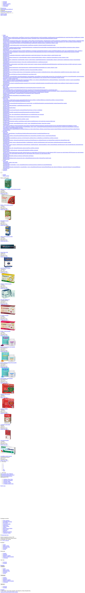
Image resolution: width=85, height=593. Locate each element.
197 (3, 469)
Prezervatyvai (5, 529)
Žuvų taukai (42, 87)
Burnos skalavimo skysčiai (19, 137)
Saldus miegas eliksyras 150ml (6, 236)
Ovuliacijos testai (29, 121)
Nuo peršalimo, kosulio (24, 118)
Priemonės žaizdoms (41, 166)
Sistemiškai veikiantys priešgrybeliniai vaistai (29, 59)
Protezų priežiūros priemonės (52, 137)
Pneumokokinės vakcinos (26, 76)
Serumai (21, 142)
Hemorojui (39, 125)
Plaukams (20, 133)
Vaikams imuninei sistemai (52, 128)
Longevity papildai (6, 523)
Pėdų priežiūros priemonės (33, 150)
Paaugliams (33, 87)
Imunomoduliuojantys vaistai (35, 61)
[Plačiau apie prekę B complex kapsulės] (8, 314)
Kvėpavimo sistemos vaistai (28, 38)
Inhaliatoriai (5, 112)
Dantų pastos (5, 137)
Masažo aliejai (57, 144)
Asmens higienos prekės (8, 99)
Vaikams (29, 87)
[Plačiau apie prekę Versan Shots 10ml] (8, 251)
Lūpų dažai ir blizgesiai (38, 158)
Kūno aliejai (37, 135)
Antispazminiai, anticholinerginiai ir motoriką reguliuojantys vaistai (50, 40)
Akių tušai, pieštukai (25, 158)
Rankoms (29, 133)
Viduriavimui (67, 128)
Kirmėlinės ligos (9, 164)
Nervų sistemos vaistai (9, 38)
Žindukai (54, 135)
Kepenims (44, 89)
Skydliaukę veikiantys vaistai (43, 57)
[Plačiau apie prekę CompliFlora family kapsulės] (8, 455)
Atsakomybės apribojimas (5, 591)
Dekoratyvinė (46, 133)
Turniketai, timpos (40, 123)
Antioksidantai (8, 89)
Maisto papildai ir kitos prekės (11, 162)
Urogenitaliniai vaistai (46, 37)
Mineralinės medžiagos (31, 42)
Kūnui (26, 133)
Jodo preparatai (13, 95)
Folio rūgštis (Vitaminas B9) (34, 93)
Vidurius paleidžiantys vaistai (18, 41)
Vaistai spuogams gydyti (72, 51)
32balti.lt (4, 527)
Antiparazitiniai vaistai (18, 38)
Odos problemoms (50, 79)
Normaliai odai (27, 155)
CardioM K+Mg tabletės (5, 424)
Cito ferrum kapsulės (4, 440)
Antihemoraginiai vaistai (17, 45)
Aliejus (31, 140)
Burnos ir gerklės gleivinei (14, 118)
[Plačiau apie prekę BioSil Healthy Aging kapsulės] (8, 377)
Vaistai (4, 35)
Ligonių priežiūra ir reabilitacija (35, 99)
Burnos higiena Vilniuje (7, 528)
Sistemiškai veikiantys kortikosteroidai (30, 57)
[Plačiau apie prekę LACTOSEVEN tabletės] (8, 266)
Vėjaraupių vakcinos (20, 77)
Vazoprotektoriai (42, 47)
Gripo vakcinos (55, 76)
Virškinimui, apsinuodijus (62, 166)
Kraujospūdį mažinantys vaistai (18, 47)
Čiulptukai (50, 135)
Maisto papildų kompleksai (8, 87)
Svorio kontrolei (19, 92)
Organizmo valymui (33, 90)
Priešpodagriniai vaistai (55, 64)
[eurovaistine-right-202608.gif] (6, 473)
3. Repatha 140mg (6, 481)
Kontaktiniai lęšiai (22, 116)
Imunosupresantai (44, 61)
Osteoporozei (39, 90)
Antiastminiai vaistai (29, 72)
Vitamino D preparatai (24, 93)
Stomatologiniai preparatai (8, 40)
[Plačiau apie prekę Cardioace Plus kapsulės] (8, 393)
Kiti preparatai (54, 38)
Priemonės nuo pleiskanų (47, 140)
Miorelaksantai (48, 64)
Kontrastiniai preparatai (44, 83)
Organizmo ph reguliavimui (23, 90)
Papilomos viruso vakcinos (41, 77)
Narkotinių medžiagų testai (15, 121)
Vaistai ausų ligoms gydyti (18, 74)
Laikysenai (13, 109)
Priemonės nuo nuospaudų (38, 114)
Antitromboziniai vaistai (7, 45)
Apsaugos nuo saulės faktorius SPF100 (33, 152)
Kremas (28, 140)
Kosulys (28, 79)
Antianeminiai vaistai (26, 45)
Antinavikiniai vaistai (72, 37)
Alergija (4, 164)
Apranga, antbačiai (6, 105)
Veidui (23, 133)
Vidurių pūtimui (73, 128)
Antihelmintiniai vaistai (16, 69)
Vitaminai (25, 42)
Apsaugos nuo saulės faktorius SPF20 (13, 153)
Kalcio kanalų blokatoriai (59, 47)
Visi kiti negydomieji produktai (33, 83)
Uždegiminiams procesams (25, 101)
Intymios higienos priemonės (8, 103)
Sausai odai (17, 155)
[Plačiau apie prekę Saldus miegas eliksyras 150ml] (8, 235)
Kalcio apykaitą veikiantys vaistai (61, 57)
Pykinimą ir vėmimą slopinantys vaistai (71, 40)
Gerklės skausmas (23, 79)
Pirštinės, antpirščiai (17, 105)
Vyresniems (38, 87)
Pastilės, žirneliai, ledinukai (58, 90)
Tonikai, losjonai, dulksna (14, 142)
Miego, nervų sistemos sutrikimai (36, 79)
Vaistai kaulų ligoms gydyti (65, 64)
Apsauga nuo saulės (7, 152)
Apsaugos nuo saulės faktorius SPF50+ (49, 152)
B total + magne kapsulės (5, 331)
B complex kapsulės (4, 315)
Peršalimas (66, 90)
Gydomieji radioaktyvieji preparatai (72, 83)
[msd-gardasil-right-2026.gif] (6, 476)
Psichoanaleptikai (39, 67)
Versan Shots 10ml (4, 252)
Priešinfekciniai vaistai (63, 37)
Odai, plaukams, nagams (13, 90)
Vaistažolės (17, 101)
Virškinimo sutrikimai (23, 80)
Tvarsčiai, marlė (6, 123)
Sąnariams (74, 90)
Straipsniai (5, 169)
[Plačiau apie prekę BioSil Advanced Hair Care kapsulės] (8, 345)
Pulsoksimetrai (25, 112)
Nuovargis (28, 164)
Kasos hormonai (52, 57)
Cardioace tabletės (4, 408)
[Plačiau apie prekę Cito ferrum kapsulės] (8, 439)
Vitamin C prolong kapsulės (5, 283)
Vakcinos (44, 38)
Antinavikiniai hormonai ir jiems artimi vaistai (20, 61)
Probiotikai (70, 90)
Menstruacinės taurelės (24, 103)
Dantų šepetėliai (11, 137)
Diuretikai (26, 47)
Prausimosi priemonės (23, 144)
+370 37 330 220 (5, 540)
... (1, 172)
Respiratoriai (23, 105)
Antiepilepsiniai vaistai (16, 67)
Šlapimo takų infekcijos (52, 166)
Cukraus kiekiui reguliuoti (28, 125)
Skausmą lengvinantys (53, 126)
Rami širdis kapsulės (4, 220)
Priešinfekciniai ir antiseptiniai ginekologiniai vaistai (13, 55)
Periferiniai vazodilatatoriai (33, 47)
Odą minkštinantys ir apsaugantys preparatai (32, 50)
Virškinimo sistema (61, 128)
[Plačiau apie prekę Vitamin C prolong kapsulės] (8, 282)
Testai (10, 101)
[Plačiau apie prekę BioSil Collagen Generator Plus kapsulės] (8, 361)
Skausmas (32, 164)
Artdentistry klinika (7, 532)
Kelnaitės (18, 103)
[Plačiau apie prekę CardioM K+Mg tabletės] (8, 423)
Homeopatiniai (49, 38)
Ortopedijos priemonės (19, 109)
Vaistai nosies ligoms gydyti (8, 72)
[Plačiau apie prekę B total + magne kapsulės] (8, 330)
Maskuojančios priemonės (15, 158)
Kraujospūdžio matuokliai (13, 112)
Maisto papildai (6, 85)
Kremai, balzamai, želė (7, 150)
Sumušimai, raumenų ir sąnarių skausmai (69, 79)
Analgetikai (9, 67)
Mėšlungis (78, 166)
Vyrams (26, 87)
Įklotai (15, 103)
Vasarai (4, 160)
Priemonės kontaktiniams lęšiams (32, 116)
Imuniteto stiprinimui (14, 166)
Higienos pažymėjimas (7, 531)
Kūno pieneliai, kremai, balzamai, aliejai (11, 144)
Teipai (28, 109)
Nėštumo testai (23, 121)
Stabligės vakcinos (34, 76)
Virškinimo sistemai (36, 92)
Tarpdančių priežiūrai (29, 137)
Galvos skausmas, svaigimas (14, 79)
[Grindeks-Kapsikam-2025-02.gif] (7, 474)
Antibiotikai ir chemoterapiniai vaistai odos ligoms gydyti (24, 51)
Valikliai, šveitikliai (26, 142)
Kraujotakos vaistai (17, 37)
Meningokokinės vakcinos (8, 76)
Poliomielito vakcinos (75, 76)
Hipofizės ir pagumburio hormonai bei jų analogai (13, 57)
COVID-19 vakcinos (50, 77)
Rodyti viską (5, 36)
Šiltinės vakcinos (41, 76)
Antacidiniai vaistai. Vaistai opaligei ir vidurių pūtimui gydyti (25, 40)
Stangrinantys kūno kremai (65, 144)
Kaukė (22, 140)
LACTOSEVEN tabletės (5, 268)
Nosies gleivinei (6, 118)
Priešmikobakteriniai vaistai (43, 59)
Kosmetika (5, 131)
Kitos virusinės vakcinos (59, 77)
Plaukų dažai (67, 140)
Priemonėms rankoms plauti (22, 147)
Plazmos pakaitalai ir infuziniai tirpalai (37, 45)
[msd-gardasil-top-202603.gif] (6, 9)
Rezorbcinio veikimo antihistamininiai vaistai (54, 72)
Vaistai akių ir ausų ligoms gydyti (29, 74)
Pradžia (4, 174)
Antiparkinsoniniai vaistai (26, 67)
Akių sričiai (38, 142)
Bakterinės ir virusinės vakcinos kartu (10, 78)
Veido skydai (28, 105)
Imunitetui (40, 89)
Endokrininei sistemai (26, 89)
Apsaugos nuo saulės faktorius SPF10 (42, 153)
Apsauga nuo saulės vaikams (20, 152)
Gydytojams (5, 6)
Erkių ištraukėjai (36, 112)
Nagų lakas (45, 158)
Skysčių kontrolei (6, 92)
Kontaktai (5, 2)
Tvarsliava (13, 101)
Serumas (19, 140)
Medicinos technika (45, 99)
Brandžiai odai (12, 155)
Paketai (38, 103)
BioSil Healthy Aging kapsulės (6, 378)
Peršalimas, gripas (57, 79)
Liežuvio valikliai (36, 137)
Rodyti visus (2, 485)
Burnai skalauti (14, 125)
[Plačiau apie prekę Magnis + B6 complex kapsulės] (8, 203)
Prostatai (43, 126)
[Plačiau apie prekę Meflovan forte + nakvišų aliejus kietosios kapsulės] (8, 188)
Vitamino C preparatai (16, 93)
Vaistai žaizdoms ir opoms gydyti (47, 50)
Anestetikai (5, 67)
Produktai (2, 566)
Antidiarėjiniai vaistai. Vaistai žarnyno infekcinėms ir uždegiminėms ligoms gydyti (40, 41)
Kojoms (32, 133)
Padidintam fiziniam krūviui (47, 90)
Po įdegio (13, 152)
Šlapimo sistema (9, 127)
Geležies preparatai (6, 95)
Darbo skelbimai (6, 520)
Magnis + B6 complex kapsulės (6, 205)
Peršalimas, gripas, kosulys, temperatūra (34, 126)
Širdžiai (24, 92)
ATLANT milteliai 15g (5, 299)
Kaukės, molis (33, 142)
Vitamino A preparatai (7, 93)
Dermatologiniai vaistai (37, 37)
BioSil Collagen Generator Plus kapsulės (8, 362)
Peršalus (7, 101)
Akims (4, 89)
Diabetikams (19, 89)
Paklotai (25, 109)
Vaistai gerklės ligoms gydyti (19, 72)
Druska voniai (30, 144)
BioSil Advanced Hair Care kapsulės (7, 346)
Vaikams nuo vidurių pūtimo (30, 128)
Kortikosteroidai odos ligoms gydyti (42, 51)
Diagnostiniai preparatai (22, 83)
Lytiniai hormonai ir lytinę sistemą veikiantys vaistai (43, 55)
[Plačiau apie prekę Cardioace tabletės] (8, 407)
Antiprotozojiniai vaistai (7, 69)
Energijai (32, 89)
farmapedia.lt (5, 525)
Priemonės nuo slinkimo (37, 140)
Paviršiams (13, 107)
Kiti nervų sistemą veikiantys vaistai (50, 67)
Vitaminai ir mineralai (44, 92)
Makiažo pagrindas (6, 158)
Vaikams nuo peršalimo (20, 128)
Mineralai (19, 87)
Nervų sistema (6, 126)
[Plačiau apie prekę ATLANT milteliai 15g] (8, 298)
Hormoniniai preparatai (54, 37)
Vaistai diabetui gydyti (18, 42)
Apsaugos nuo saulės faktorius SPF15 (28, 153)
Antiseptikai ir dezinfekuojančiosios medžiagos (59, 51)
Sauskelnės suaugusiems (44, 103)
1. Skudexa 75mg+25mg (8, 479)
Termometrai (20, 112)
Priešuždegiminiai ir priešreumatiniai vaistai (11, 64)
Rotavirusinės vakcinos (11, 77)
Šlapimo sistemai (29, 92)
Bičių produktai (14, 89)
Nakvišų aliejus (54, 89)
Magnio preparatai (26, 95)
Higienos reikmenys (7, 109)
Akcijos (4, 549)
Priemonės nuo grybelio (28, 114)
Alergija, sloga (6, 79)
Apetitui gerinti (9, 125)
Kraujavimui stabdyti (55, 125)
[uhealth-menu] (6, 39)
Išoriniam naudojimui (7, 107)
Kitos (9, 130)
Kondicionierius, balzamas (12, 140)
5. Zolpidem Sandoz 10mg (8, 483)
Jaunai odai (22, 155)
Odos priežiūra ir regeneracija (54, 99)
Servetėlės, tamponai (13, 123)
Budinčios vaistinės (7, 3)
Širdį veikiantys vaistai (7, 47)
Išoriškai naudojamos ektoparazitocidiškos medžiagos (31, 69)
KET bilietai (5, 522)
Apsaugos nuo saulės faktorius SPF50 (64, 152)
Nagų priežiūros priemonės (33, 147)
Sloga (51, 164)
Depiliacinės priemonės (75, 144)
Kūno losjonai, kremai (43, 135)
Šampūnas (24, 135)
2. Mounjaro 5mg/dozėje (8, 480)
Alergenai (5, 83)
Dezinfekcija (26, 99)
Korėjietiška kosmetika (7, 521)
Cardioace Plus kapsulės (5, 394)
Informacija (3, 575)
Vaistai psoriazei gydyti (8, 51)
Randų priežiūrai (21, 114)
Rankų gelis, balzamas (13, 147)
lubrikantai (5, 530)
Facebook (2, 565)
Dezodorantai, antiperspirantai (39, 144)
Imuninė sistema (44, 125)
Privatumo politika (14, 591)
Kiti (28, 80)
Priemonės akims (6, 116)
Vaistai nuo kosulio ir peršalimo (39, 72)
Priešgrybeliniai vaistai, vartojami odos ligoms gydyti (13, 50)
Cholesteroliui (20, 125)
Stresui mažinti (37, 164)
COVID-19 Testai (6, 121)
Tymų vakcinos (68, 76)
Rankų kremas (6, 147)
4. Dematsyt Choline (7, 482)
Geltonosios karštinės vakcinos (30, 77)
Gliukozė (36, 89)
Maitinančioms (66, 125)
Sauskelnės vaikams (53, 103)
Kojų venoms (48, 89)
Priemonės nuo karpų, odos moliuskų (10, 114)
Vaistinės (4, 553)
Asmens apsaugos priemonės (18, 99)
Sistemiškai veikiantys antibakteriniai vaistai (11, 59)
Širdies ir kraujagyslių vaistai (26, 37)
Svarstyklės (30, 112)
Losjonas (25, 140)
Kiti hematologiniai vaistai (50, 45)
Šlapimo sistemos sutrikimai (13, 80)
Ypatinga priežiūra (53, 142)
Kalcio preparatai (19, 95)
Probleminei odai (43, 142)
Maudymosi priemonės (30, 135)
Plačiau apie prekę (4, 193)
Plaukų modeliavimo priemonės (58, 140)
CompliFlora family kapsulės (6, 456)
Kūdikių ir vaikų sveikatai (18, 164)
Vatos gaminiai (64, 103)
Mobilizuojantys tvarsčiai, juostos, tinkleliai (25, 123)
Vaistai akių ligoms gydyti (8, 74)
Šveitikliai (26, 150)
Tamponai (59, 103)
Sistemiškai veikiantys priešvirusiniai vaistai (57, 59)
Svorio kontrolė (67, 126)
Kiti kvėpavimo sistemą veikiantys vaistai (71, 72)
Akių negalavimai (6, 166)
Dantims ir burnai (15, 133)
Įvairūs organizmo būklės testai (49, 121)
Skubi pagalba (6, 4)
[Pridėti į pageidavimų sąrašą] (8, 225)
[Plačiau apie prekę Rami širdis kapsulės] (8, 219)
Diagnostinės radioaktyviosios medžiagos (57, 83)
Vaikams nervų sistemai (11, 128)
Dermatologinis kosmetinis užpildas (64, 142)
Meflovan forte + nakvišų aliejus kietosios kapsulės (10, 189)
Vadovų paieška (6, 526)
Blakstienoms (31, 158)
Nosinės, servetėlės (33, 103)
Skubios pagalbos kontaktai (8, 556)
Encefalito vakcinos (48, 76)
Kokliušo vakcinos (17, 76)
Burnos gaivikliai (43, 137)
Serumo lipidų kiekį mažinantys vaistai (13, 48)
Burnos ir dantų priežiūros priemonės (10, 135)
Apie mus (5, 1)
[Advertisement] (42, 25)
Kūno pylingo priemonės (49, 144)
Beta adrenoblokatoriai (49, 47)
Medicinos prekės (6, 97)
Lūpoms (4, 142)
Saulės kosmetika (37, 133)
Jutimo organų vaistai (38, 38)
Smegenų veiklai (13, 92)
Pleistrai (35, 123)
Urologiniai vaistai (57, 55)
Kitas (4, 470)
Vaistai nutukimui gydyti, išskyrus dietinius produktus (66, 41)
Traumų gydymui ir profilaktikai (36, 109)
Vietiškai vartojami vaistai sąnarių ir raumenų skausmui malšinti (32, 64)
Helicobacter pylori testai (38, 121)
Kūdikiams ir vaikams (7, 133)
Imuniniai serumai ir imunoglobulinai (73, 59)
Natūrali (42, 133)
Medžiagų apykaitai (73, 125)
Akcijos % (5, 170)
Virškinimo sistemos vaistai (8, 37)
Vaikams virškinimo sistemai (41, 128)
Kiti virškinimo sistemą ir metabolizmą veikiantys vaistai (47, 42)
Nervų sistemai (6, 90)
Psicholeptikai (33, 67)
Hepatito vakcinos (61, 76)
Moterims (45, 79)
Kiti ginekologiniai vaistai (28, 55)
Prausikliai (19, 135)
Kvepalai (49, 158)
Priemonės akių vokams (14, 116)
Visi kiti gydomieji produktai (12, 83)
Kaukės (11, 105)
